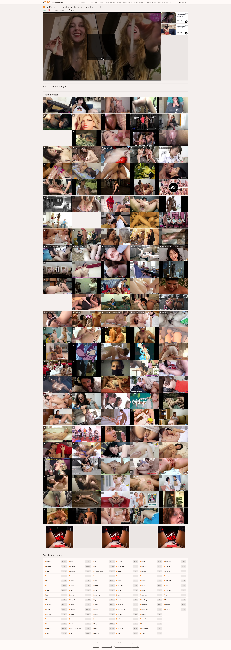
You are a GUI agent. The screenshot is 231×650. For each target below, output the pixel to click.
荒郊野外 (160, 2)
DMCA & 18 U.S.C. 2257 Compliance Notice (127, 647)
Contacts (96, 647)
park (154, 2)
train (141, 2)
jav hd (136, 2)
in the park (148, 2)
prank (130, 2)
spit (174, 2)
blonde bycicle (95, 2)
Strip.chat (179, 21)
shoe (166, 2)
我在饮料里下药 (110, 2)
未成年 (119, 2)
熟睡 (102, 2)
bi (170, 2)
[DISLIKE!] (49, 10)
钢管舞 (125, 2)
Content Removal (107, 647)
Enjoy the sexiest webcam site (181, 15)
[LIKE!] (44, 10)
